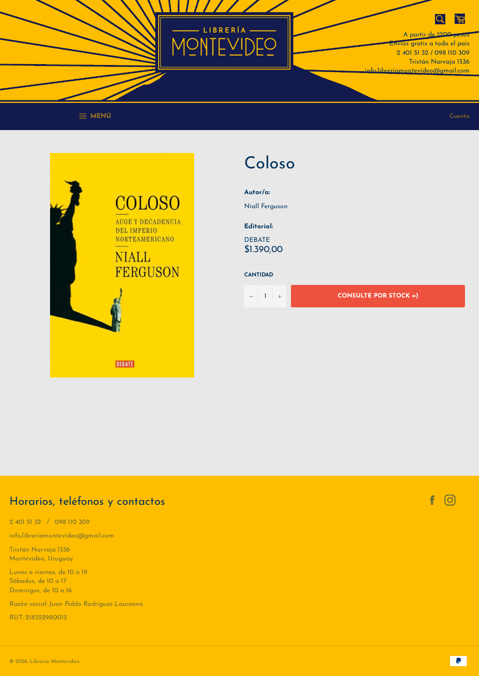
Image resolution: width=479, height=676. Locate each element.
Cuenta (460, 116)
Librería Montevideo (54, 661)
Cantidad (258, 275)
